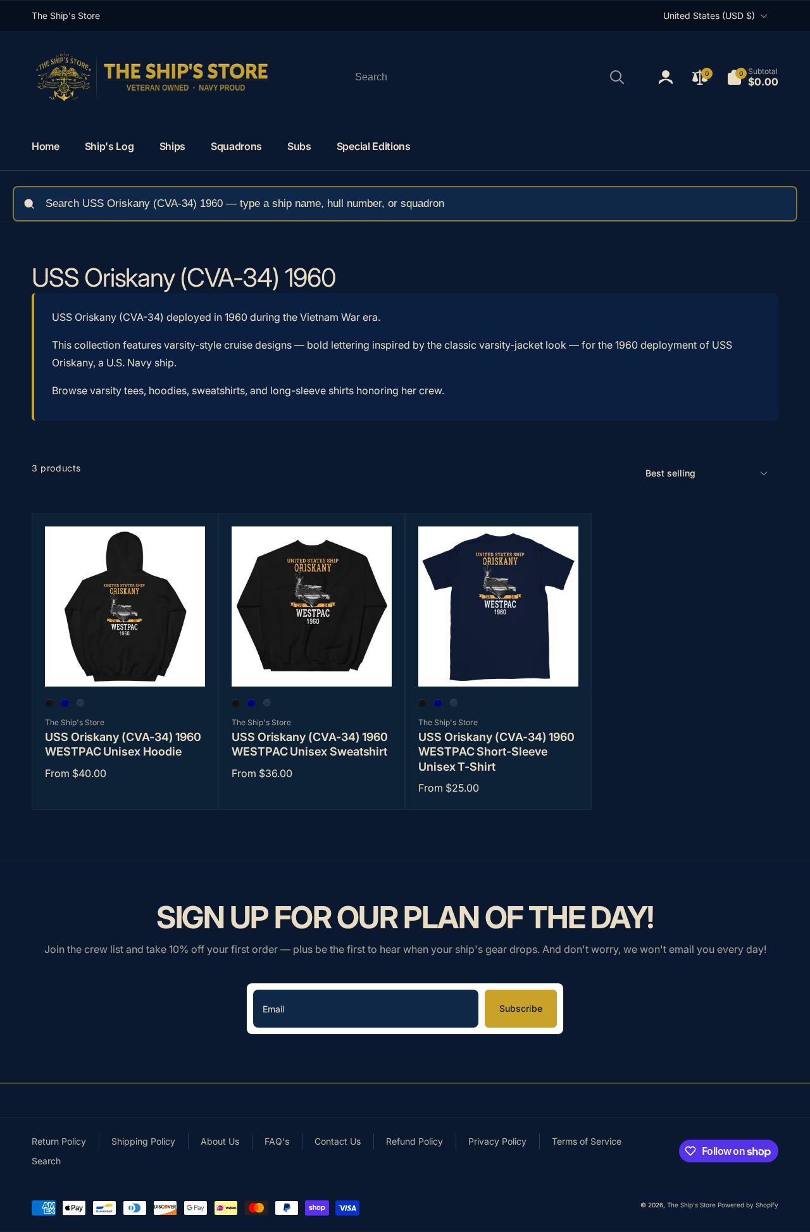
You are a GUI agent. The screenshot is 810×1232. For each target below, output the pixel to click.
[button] (752, 77)
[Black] (49, 703)
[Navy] (64, 703)
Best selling (670, 473)
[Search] (617, 77)
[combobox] (488, 77)
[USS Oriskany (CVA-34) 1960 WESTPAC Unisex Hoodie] (126, 663)
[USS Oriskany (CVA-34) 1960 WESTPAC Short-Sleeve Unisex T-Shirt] (499, 663)
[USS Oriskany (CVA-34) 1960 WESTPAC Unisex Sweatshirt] (313, 663)
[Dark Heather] (80, 703)
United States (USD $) (709, 15)
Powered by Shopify (748, 1205)
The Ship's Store (691, 1205)
